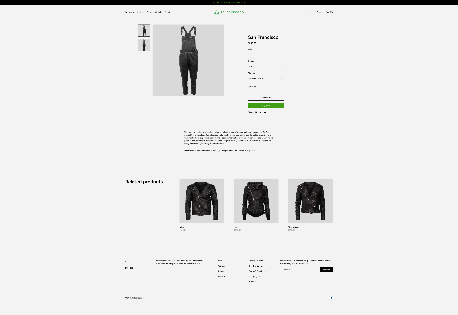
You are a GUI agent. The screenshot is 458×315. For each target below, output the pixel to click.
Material (251, 73)
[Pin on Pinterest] (265, 112)
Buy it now (266, 106)
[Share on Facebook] (256, 112)
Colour (251, 61)
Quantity (252, 87)
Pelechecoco (137, 298)
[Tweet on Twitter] (260, 112)
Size (250, 49)
